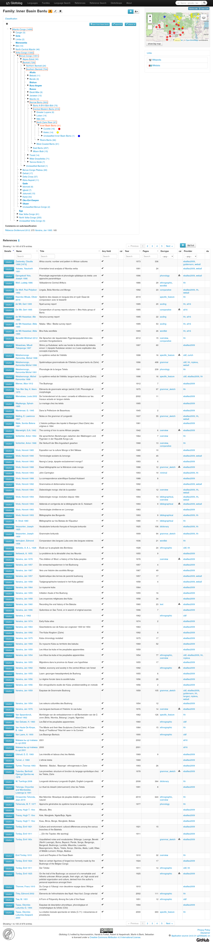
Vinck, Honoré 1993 (25, 461)
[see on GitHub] (55, 11)
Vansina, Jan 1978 (24, 559)
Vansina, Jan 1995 (43, 230)
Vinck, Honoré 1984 (25, 489)
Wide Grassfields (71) (39, 158)
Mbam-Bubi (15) (40, 151)
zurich (190, 355)
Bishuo (33, 82)
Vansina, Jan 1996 (24, 609)
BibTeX (190, 245)
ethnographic (166, 282)
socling (163, 303)
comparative (165, 289)
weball (198, 264)
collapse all (131, 24)
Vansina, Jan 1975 (24, 638)
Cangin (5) (20, 32)
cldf (184, 355)
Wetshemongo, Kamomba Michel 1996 (26, 363)
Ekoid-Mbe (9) (36, 92)
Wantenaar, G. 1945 (25, 410)
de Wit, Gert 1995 (24, 303)
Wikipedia (156, 59)
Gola (18, 35)
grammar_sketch (167, 389)
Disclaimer (205, 932)
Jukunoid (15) (29, 193)
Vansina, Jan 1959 (24, 649)
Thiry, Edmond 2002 (25, 893)
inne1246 (205, 8)
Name (19, 251)
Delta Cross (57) (30, 176)
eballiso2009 (189, 261)
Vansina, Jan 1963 (24, 626)
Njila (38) (41, 118)
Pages (146, 251)
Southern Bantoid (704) (37, 69)
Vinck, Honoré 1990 (25, 455)
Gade (25, 183)
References (80, 2)
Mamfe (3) (34, 98)
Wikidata (156, 65)
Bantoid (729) (29, 62)
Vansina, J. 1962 (23, 615)
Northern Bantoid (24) (36, 65)
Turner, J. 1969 (23, 759)
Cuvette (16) (49, 128)
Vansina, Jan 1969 (24, 643)
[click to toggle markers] (58, 128)
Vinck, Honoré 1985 (25, 450)
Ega (21, 210)
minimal (163, 472)
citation (9, 262)
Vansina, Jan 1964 (24, 587)
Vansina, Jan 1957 (24, 564)
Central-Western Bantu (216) (46, 108)
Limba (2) (20, 39)
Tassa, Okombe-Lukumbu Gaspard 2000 (24, 914)
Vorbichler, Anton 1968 (26, 443)
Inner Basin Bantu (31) (50, 125)
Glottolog (16, 3)
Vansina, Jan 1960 (24, 604)
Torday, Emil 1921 (24, 826)
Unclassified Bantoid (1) (37, 165)
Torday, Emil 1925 (24, 873)
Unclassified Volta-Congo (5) (32, 220)
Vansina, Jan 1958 (24, 581)
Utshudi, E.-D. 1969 (25, 754)
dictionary (164, 526)
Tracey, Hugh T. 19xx (25, 809)
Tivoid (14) (34, 155)
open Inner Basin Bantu (100, 24)
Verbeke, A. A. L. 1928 (26, 547)
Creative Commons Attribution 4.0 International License (115, 937)
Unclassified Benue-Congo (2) (36, 206)
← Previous (133, 246)
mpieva (194, 362)
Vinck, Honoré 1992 (25, 484)
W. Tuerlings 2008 (24, 781)
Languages (32, 2)
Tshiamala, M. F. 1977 (26, 803)
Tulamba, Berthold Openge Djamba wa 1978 (25, 774)
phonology (165, 275)
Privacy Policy (203, 929)
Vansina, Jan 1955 (24, 592)
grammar (164, 362)
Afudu (33, 72)
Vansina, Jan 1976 (24, 708)
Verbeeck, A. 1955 (24, 553)
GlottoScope (116, 2)
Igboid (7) (27, 190)
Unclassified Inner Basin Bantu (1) (59, 135)
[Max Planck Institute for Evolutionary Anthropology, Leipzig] (8, 933)
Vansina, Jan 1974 (24, 621)
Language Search (62, 2)
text (161, 604)
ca (121, 251)
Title (42, 251)
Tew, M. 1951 (22, 899)
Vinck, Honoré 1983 (25, 509)
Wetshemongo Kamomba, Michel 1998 (26, 356)
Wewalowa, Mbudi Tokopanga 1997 (24, 346)
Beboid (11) (35, 75)
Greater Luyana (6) (45, 112)
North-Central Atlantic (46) (28, 49)
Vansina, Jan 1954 (24, 655)
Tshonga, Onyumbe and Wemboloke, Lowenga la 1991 (25, 789)
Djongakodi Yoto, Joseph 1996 (23, 277)
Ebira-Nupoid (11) (31, 180)
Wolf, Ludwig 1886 (24, 282)
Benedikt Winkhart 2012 (27, 337)
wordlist (163, 285)
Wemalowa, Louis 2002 (26, 396)
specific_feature (167, 296)
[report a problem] (50, 11)
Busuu (33, 88)
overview (164, 337)
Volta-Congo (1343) (25, 52)
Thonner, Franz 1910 (25, 886)
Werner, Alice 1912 (24, 383)
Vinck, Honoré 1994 (25, 496)
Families (46, 2)
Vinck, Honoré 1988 (25, 467)
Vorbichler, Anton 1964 (26, 435)
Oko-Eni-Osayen (31, 200)
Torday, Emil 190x (24, 839)
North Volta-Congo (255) (30, 217)
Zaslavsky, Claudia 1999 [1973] (24, 263)
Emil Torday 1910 (24, 855)
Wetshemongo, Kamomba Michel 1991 (26, 371)
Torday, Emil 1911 (24, 833)
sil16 (189, 303)
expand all (118, 24)
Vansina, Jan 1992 (24, 632)
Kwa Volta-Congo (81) (29, 214)
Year (127, 251)
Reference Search (98, 2)
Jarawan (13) (36, 95)
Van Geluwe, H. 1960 (25, 721)
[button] (173, 28)
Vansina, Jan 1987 (24, 570)
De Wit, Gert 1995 (24, 309)
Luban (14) (42, 115)
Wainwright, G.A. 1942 (26, 430)
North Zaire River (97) (47, 122)
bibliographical (166, 496)
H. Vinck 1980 (22, 520)
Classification (11, 18)
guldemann (188, 264)
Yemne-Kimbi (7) (37, 161)
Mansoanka (21, 42)
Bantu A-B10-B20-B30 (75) (45, 105)
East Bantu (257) (41, 147)
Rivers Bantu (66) (48, 139)
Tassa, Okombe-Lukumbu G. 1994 (24, 906)
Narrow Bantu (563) (39, 102)
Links (149, 52)
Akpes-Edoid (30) (31, 59)
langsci (186, 696)
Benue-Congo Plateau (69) (35, 169)
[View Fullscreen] (150, 27)
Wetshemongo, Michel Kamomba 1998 (26, 378)
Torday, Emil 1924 (24, 860)
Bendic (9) (34, 78)
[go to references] (60, 11)
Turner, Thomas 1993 (26, 765)
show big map (154, 43)
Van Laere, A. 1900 (24, 734)
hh (184, 282)
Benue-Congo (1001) (29, 55)
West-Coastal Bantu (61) (48, 143)
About (129, 2)
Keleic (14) (48, 132)
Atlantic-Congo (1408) (22, 29)
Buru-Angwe (36, 85)
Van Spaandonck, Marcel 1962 (24, 716)
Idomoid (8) (28, 186)
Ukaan (26, 203)
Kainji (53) (27, 196)
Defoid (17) (28, 173)
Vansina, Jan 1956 (24, 679)
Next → (169, 246)
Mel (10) (19, 45)
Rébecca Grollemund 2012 (17, 230)
